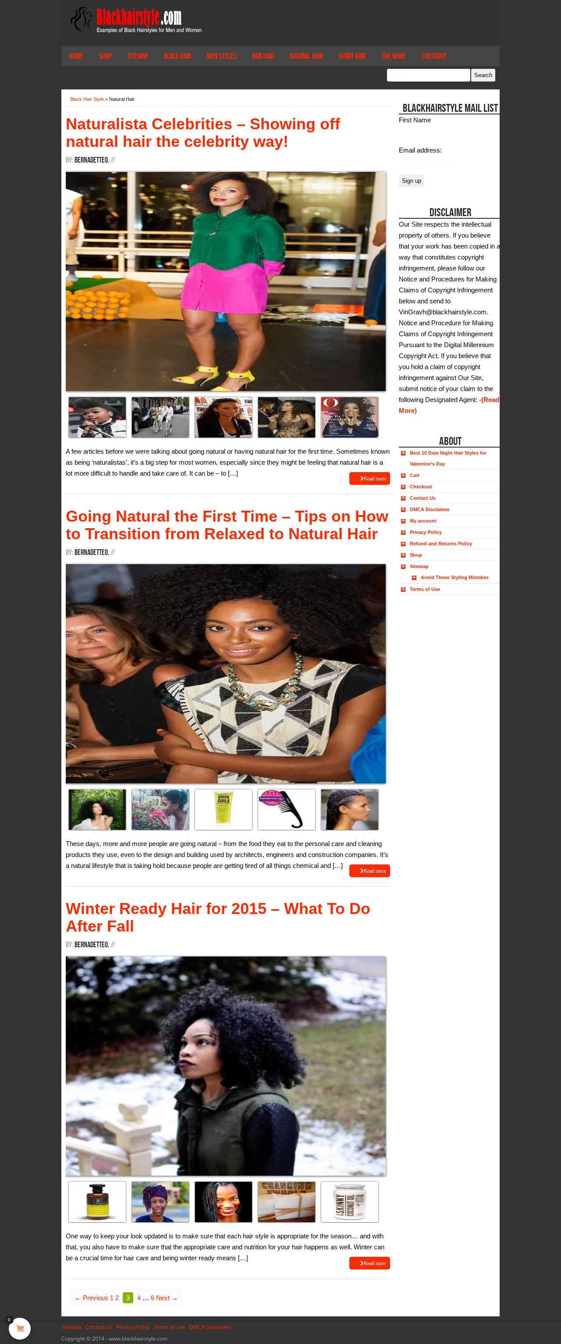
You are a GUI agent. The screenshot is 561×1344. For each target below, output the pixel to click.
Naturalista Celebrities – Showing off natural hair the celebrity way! (203, 132)
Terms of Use (425, 589)
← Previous (91, 1297)
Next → (167, 1297)
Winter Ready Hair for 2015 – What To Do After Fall (218, 917)
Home (76, 56)
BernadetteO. (92, 160)
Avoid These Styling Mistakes (455, 577)
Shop (105, 56)
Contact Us (423, 498)
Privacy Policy (426, 532)
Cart (414, 475)
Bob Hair (263, 56)
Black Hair (177, 56)
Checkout (434, 56)
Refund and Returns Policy (441, 543)
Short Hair (352, 56)
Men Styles (222, 56)
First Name (415, 120)
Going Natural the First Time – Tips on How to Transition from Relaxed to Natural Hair (227, 525)
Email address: (420, 150)
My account (423, 520)
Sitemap (138, 56)
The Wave (394, 56)
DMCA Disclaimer (430, 509)
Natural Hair (306, 56)
